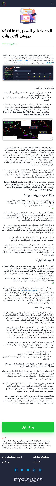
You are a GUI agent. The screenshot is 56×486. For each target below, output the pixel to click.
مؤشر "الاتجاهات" (21, 60)
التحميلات (36, 461)
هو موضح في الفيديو (29, 290)
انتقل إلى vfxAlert (41, 457)
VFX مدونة (6, 43)
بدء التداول (28, 427)
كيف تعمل (6, 461)
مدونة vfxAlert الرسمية (12, 457)
